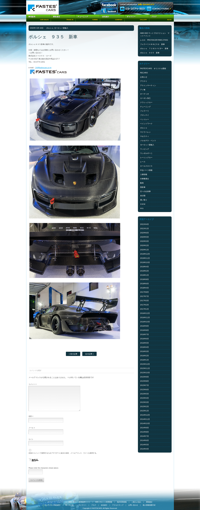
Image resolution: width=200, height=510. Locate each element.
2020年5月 (144, 237)
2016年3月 (144, 351)
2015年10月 (145, 373)
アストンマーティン (148, 85)
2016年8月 (144, 330)
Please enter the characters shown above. (44, 468)
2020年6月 (144, 233)
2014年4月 (144, 449)
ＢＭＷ (142, 204)
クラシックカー (146, 102)
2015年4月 (144, 398)
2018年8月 (144, 279)
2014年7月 (144, 436)
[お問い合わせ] (146, 7)
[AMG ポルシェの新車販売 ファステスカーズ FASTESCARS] (42, 7)
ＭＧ (142, 208)
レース (142, 162)
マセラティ (144, 136)
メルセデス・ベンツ (148, 141)
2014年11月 (145, 419)
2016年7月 (144, 334)
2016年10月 (145, 322)
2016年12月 (145, 313)
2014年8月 (144, 432)
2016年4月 (144, 347)
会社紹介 (104, 505)
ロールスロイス (146, 166)
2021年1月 (144, 229)
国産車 (142, 187)
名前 (31, 416)
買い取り (143, 200)
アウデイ (143, 81)
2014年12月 (145, 415)
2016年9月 (144, 326)
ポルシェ (49, 28)
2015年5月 (144, 394)
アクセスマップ (117, 505)
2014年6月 (144, 440)
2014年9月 (144, 428)
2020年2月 (144, 245)
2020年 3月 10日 (36, 28)
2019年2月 (144, 271)
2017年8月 (144, 292)
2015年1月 (144, 411)
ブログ (93, 505)
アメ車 (142, 90)
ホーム (50, 502)
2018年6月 (144, 284)
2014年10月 (145, 423)
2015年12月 (145, 364)
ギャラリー (82, 505)
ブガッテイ (144, 115)
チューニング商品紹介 (53, 505)
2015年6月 (144, 390)
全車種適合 (144, 179)
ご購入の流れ (136, 502)
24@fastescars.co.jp (43, 68)
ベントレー (144, 119)
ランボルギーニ (146, 153)
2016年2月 (144, 356)
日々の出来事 (145, 191)
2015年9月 (144, 377)
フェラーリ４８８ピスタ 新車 (152, 44)
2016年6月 (144, 339)
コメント (32, 384)
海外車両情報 (122, 502)
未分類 (142, 196)
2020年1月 (144, 250)
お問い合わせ (133, 505)
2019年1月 (144, 275)
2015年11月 (145, 368)
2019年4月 (144, 267)
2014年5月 (144, 445)
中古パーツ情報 (146, 170)
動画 (142, 183)
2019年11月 (145, 258)
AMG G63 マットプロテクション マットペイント (154, 34)
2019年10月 (145, 262)
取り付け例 (69, 505)
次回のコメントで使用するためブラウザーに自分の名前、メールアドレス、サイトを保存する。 (63, 453)
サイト (31, 439)
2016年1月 (144, 360)
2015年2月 (144, 407)
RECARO (144, 73)
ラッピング (144, 149)
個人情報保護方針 (149, 505)
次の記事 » (89, 354)
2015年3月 (144, 402)
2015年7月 (144, 385)
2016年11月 (145, 318)
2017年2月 (144, 305)
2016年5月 (144, 343)
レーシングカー (146, 158)
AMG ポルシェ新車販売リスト (79, 502)
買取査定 (149, 502)
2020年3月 (144, 241)
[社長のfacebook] (109, 11)
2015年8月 (144, 381)
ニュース (60, 502)
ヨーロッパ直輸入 (61, 28)
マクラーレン (145, 132)
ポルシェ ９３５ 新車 (149, 53)
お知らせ (143, 77)
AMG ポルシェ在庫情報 (103, 502)
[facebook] (109, 5)
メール (32, 428)
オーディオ (144, 94)
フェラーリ (144, 111)
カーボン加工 (145, 98)
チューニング (145, 107)
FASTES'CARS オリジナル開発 (153, 69)
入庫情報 (143, 174)
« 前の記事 (73, 354)
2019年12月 (145, 254)
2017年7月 (144, 296)
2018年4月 (144, 288)
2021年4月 (144, 224)
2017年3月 (144, 301)
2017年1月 (144, 309)
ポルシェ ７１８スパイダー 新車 (154, 48)
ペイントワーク (146, 124)
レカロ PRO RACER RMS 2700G (154, 40)
